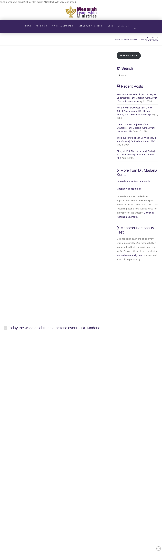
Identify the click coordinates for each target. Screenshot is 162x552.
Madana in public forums (129, 189)
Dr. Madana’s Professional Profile (133, 181)
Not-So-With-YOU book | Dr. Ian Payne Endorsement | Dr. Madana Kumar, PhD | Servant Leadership (137, 98)
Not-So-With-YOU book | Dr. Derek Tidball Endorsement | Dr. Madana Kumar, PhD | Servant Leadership (134, 111)
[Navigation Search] (135, 26)
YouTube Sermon (128, 55)
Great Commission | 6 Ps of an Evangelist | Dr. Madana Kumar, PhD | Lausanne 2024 (136, 128)
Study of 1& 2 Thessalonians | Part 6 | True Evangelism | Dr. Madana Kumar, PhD (136, 154)
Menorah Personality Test (129, 255)
